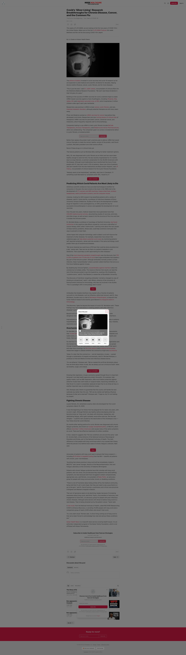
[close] (107, 311)
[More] (105, 339)
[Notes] (99, 339)
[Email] (93, 339)
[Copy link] (80, 339)
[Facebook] (87, 339)
